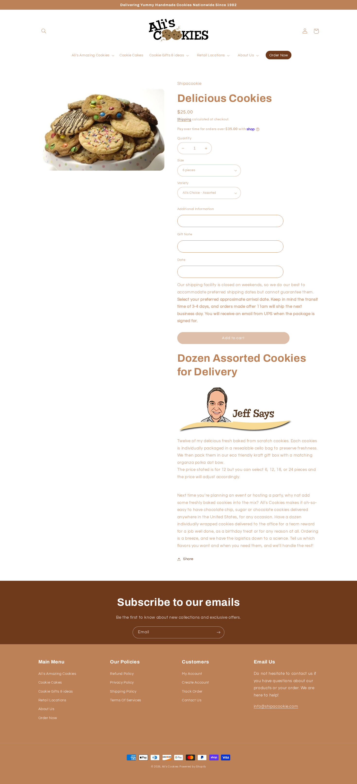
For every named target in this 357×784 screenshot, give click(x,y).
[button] (44, 31)
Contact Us (191, 700)
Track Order (192, 691)
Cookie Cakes (50, 682)
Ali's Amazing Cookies (57, 674)
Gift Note (184, 234)
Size (180, 160)
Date (181, 260)
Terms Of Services (125, 700)
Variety (183, 183)
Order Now (47, 718)
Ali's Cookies (170, 766)
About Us (46, 709)
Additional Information (195, 209)
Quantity (184, 138)
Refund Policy (122, 674)
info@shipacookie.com (276, 706)
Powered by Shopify (192, 766)
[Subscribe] (218, 632)
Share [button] (188, 559)
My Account (192, 674)
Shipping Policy (123, 691)
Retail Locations (52, 700)
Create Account (195, 682)
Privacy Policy (122, 682)
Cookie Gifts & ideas (55, 691)
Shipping (184, 119)
